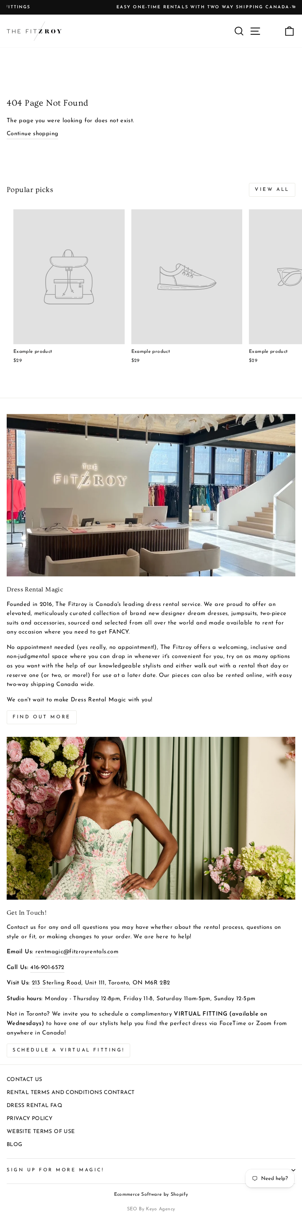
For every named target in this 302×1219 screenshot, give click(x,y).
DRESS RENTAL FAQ (34, 1105)
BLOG (14, 1144)
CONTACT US (24, 1079)
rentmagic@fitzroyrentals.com (76, 952)
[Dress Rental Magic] (151, 495)
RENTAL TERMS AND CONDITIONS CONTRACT (70, 1092)
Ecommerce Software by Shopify (151, 1194)
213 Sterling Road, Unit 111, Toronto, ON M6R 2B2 (101, 983)
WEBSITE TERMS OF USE (41, 1131)
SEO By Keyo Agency (151, 1209)
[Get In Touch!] (151, 818)
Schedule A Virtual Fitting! (68, 1050)
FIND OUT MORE (42, 717)
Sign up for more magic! (55, 1170)
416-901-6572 (47, 968)
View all (272, 189)
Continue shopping (32, 134)
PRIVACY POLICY (29, 1118)
